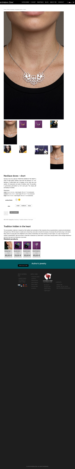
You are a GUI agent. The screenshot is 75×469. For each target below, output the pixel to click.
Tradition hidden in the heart (26, 219)
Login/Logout (47, 290)
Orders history (47, 288)
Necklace (12, 9)
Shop (8, 9)
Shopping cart (47, 286)
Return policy (34, 284)
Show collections (23, 265)
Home (5, 9)
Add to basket (14, 212)
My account (46, 284)
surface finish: (9, 200)
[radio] (16, 200)
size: (9, 206)
